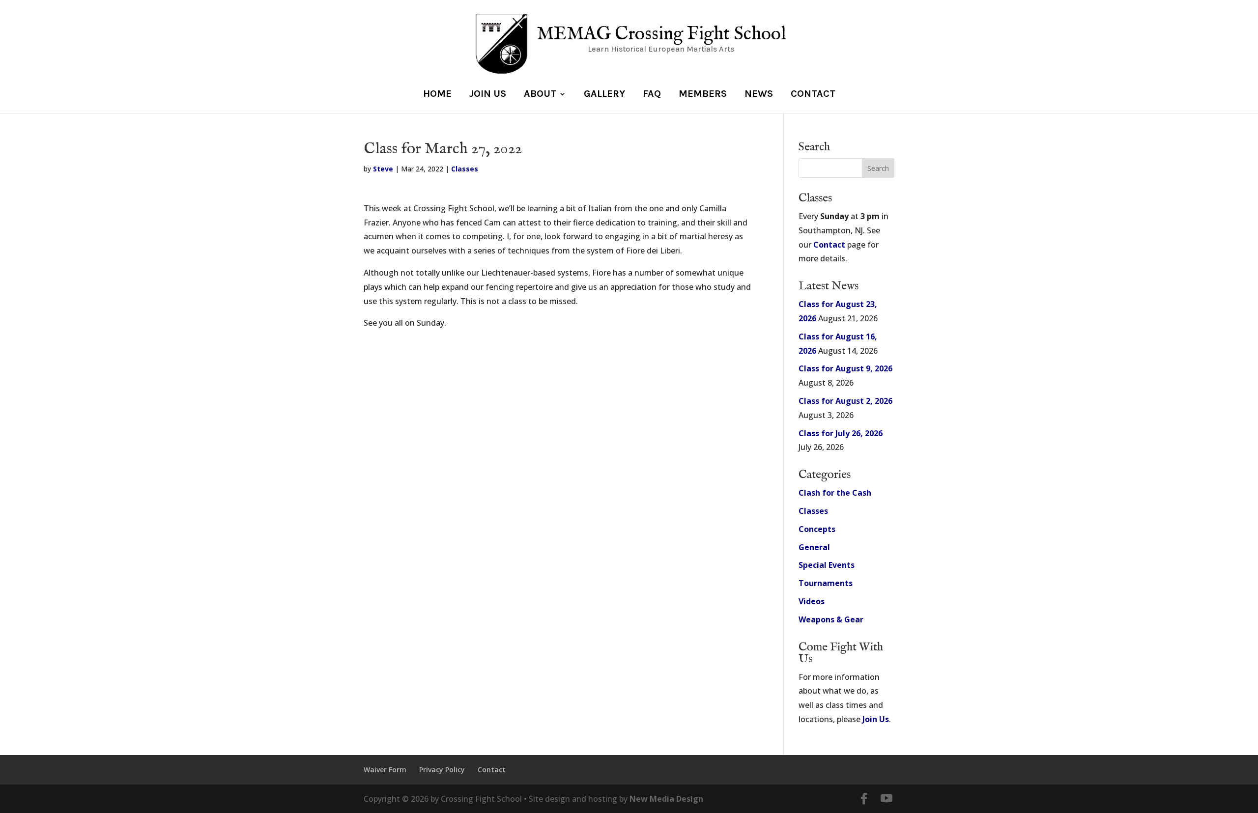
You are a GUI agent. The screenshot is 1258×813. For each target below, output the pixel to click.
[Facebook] (864, 799)
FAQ (652, 94)
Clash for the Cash (835, 492)
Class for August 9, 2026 (845, 368)
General (814, 547)
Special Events (827, 565)
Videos (812, 601)
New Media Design (666, 798)
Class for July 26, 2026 (841, 433)
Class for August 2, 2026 (845, 400)
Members (703, 94)
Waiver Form (385, 769)
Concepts (817, 529)
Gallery (604, 94)
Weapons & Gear (831, 619)
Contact (813, 94)
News (758, 94)
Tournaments (826, 583)
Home (437, 94)
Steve (383, 168)
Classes (464, 168)
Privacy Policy (442, 769)
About (540, 94)
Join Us (487, 94)
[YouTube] (886, 799)
